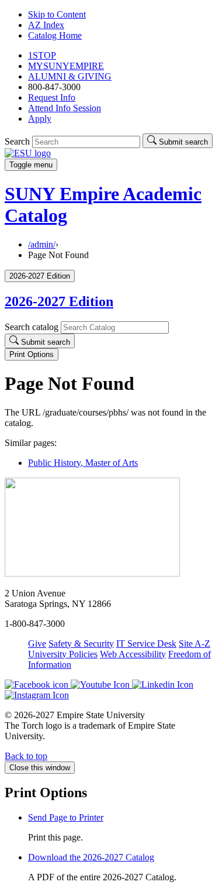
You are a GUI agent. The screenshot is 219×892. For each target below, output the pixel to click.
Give (37, 644)
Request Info (51, 97)
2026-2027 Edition (59, 301)
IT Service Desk (146, 644)
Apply (39, 118)
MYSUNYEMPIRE (66, 66)
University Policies (63, 654)
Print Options (31, 354)
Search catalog (31, 327)
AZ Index (46, 25)
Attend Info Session (64, 108)
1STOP (42, 55)
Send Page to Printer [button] (65, 817)
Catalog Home (55, 35)
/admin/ (41, 244)
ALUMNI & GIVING (70, 76)
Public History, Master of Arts (83, 463)
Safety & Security (81, 644)
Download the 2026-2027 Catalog (91, 857)
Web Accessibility (133, 654)
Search (17, 141)
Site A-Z (194, 644)
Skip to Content (57, 14)
